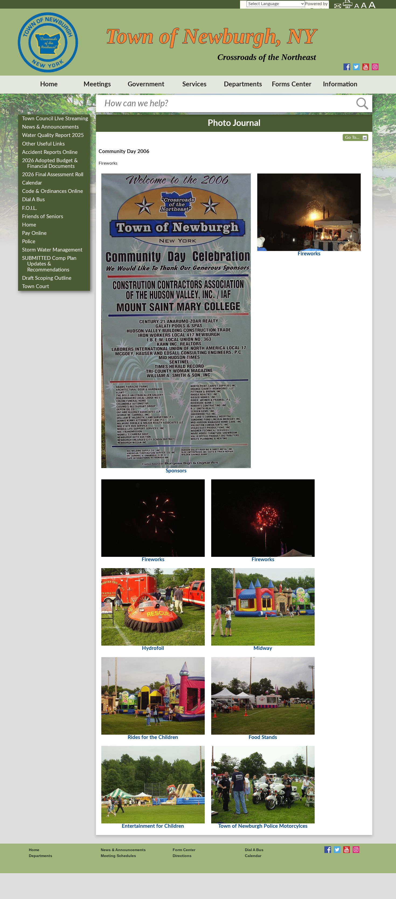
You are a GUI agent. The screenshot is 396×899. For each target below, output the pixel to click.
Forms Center (291, 84)
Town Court (36, 286)
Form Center (184, 850)
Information (340, 84)
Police (29, 241)
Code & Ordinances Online (53, 191)
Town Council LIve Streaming (55, 118)
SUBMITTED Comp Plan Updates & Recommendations (50, 264)
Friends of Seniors (43, 216)
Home (49, 84)
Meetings (97, 84)
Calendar (32, 183)
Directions (182, 856)
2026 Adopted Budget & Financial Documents (50, 163)
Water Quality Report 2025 (53, 135)
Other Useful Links (44, 144)
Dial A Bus (34, 199)
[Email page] (338, 7)
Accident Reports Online (50, 152)
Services (194, 84)
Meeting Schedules (118, 856)
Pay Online (35, 233)
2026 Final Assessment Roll (53, 174)
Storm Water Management (52, 250)
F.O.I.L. (30, 208)
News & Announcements (51, 127)
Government (146, 84)
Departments (243, 84)
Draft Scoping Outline (47, 278)
